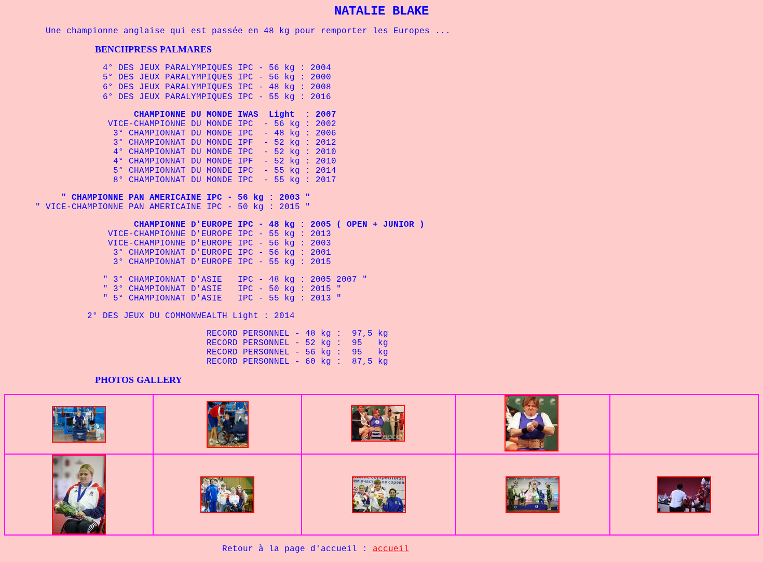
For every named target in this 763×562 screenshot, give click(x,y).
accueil (391, 549)
